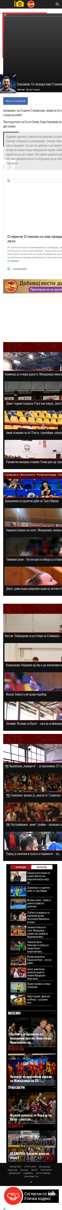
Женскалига (27, 474)
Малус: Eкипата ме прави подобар (26, 694)
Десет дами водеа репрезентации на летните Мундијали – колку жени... (37, 973)
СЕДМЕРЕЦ (28, 1173)
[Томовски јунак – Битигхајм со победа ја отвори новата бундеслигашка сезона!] (18, 945)
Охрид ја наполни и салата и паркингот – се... (33, 853)
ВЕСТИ (34, 1170)
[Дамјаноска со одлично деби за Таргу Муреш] (18, 891)
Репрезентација (46, 474)
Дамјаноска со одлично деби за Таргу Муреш (32, 500)
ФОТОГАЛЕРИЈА (43, 1173)
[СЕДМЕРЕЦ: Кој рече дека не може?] (32, 1146)
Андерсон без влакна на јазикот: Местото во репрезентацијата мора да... (38, 877)
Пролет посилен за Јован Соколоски (38, 985)
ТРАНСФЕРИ (46, 1170)
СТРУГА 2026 (30, 1166)
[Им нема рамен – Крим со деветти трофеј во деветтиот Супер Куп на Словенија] (18, 903)
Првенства (12, 1170)
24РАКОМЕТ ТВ (31, 1176)
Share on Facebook (15, 101)
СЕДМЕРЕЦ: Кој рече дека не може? (29, 1155)
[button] (57, 4)
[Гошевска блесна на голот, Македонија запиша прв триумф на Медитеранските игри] (18, 931)
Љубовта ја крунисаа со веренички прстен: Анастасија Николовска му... (30, 1038)
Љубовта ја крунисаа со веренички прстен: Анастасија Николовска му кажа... (38, 917)
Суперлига (12, 474)
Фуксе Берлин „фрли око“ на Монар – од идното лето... (39, 999)
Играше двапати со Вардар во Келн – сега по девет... (39, 960)
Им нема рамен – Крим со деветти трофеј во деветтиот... (39, 903)
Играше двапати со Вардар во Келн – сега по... (31, 1117)
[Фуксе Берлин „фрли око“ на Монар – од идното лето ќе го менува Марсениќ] (18, 1000)
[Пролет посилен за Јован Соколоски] (18, 987)
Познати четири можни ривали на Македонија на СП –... (31, 1078)
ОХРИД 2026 (15, 1166)
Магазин (24, 1170)
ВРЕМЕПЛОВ (14, 1173)
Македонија (44, 1166)
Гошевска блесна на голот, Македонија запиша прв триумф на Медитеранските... (37, 932)
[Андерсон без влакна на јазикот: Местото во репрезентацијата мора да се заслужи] (18, 876)
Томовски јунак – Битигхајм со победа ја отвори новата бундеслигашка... (38, 946)
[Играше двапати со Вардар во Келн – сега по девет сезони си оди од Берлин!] (18, 960)
